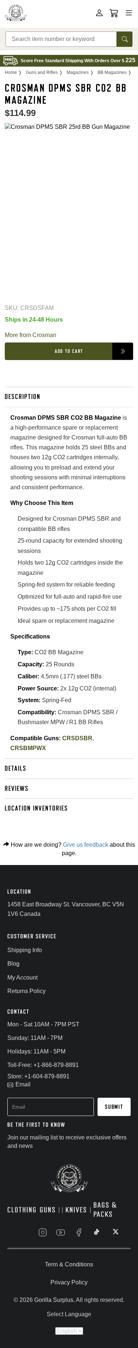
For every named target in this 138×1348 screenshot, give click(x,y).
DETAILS (15, 768)
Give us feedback (85, 845)
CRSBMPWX (28, 748)
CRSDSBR (77, 738)
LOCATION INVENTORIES (36, 808)
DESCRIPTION (22, 396)
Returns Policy (26, 991)
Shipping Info (24, 950)
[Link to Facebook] (78, 1232)
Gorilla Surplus (53, 1300)
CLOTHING (22, 1210)
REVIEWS (17, 788)
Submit (114, 1107)
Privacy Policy (69, 1282)
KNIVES (76, 1210)
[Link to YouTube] (60, 1232)
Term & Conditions (69, 1264)
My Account (22, 977)
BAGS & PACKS (105, 1209)
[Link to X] (114, 1232)
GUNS (48, 1210)
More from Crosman (30, 335)
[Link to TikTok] (96, 1232)
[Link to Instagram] (42, 1232)
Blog (13, 964)
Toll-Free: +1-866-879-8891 (43, 1065)
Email (23, 1084)
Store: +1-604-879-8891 (38, 1076)
